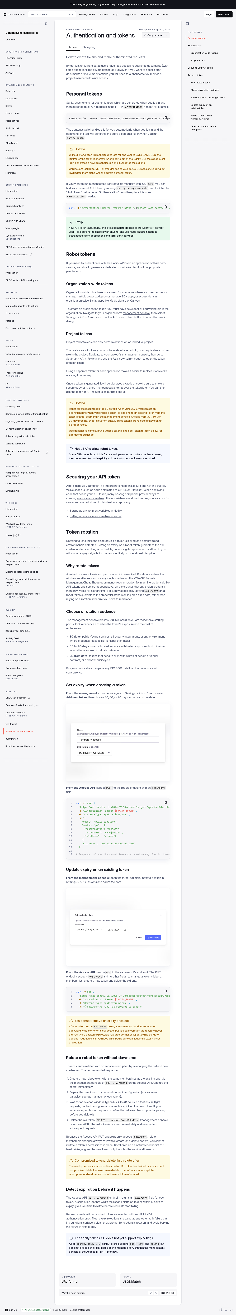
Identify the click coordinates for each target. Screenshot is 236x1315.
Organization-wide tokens (204, 52)
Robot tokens (194, 45)
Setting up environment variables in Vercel (95, 516)
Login (209, 14)
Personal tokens (196, 38)
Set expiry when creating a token (208, 97)
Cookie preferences (80, 1310)
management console (136, 313)
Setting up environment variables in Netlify (96, 510)
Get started (224, 14)
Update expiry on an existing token (201, 106)
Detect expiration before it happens (203, 128)
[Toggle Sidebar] (46, 23)
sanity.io (13, 1310)
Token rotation (141, 430)
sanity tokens (109, 1243)
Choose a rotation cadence (205, 90)
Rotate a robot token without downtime (201, 117)
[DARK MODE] (230, 1310)
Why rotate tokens (200, 82)
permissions (73, 271)
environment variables (90, 498)
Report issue (167, 1293)
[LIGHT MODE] (221, 1310)
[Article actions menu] (167, 35)
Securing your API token (200, 67)
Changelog (88, 47)
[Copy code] (165, 117)
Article (73, 47)
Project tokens (198, 60)
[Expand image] (118, 742)
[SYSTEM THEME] (226, 1310)
